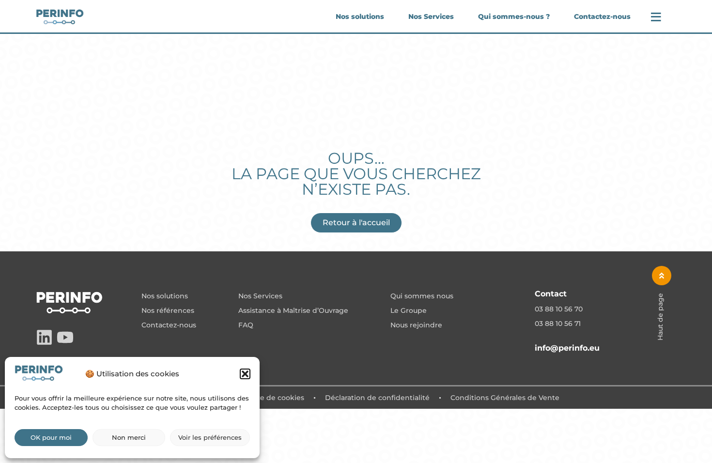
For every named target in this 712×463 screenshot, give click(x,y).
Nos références (167, 311)
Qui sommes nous (421, 296)
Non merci (129, 437)
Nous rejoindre (416, 325)
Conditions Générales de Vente (504, 397)
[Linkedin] (44, 337)
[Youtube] (65, 337)
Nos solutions (360, 16)
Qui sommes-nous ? (514, 16)
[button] (245, 374)
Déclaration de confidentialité (377, 397)
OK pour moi (51, 437)
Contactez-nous (602, 16)
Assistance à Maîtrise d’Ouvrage (293, 311)
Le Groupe (408, 311)
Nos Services (431, 16)
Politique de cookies (268, 397)
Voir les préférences (210, 437)
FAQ (245, 325)
